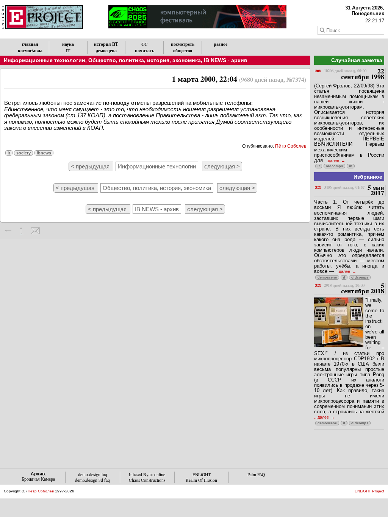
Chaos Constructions (147, 480)
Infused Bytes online (147, 474)
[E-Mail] (35, 231)
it (9, 153)
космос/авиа (30, 50)
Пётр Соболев (290, 146)
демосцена (106, 50)
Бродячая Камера (38, 479)
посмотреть (182, 44)
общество (182, 50)
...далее (332, 160)
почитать (144, 50)
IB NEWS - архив (225, 60)
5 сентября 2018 (354, 288)
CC (144, 44)
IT (68, 50)
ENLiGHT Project (369, 491)
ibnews (44, 153)
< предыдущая (91, 166)
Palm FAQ (256, 474)
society (23, 153)
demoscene (327, 277)
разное (220, 44)
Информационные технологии (44, 60)
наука (68, 44)
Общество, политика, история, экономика (144, 60)
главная (30, 44)
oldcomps (334, 166)
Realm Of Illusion (201, 480)
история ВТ (106, 44)
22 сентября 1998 (354, 74)
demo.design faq (92, 474)
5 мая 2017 (354, 190)
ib (350, 166)
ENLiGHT (201, 474)
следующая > (222, 166)
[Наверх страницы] (22, 231)
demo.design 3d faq (92, 480)
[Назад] (8, 231)
